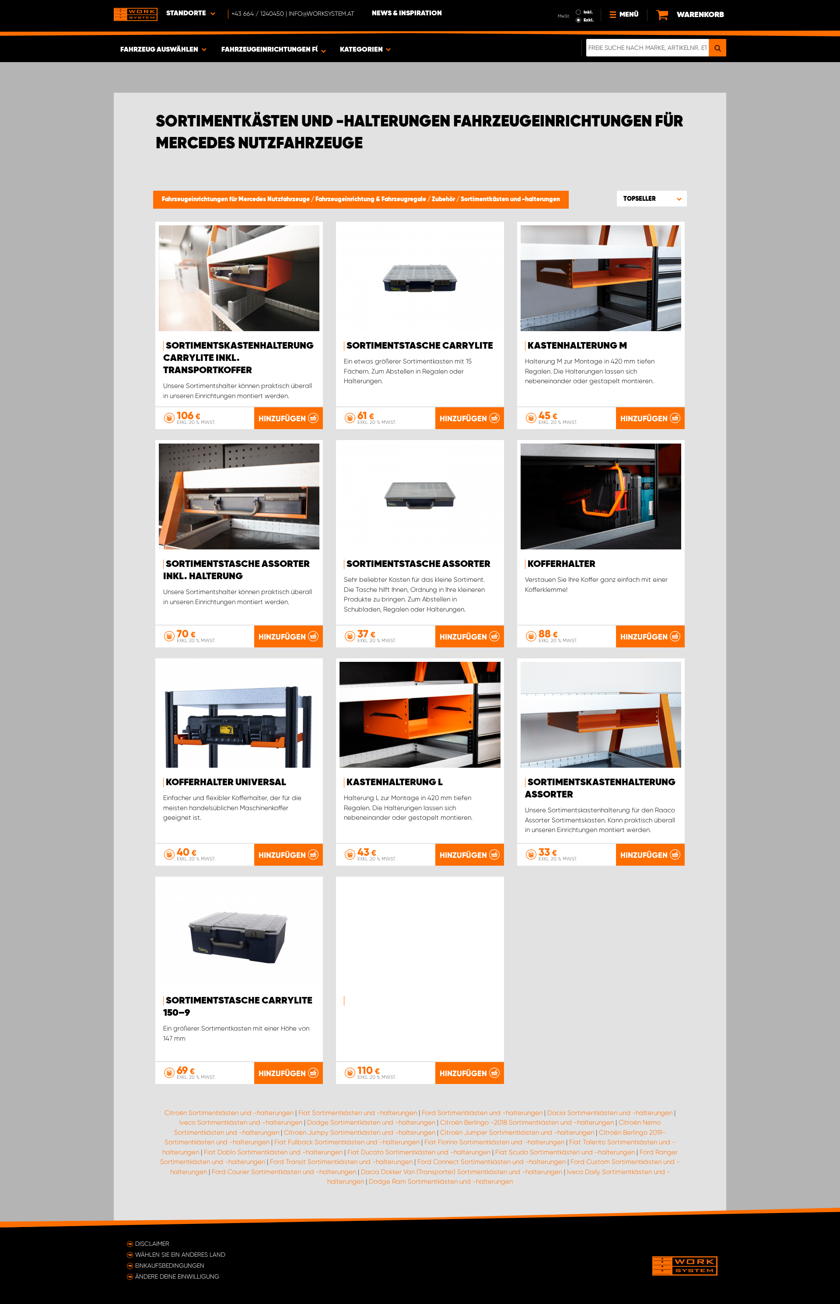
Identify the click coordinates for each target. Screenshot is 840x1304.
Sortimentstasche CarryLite (419, 346)
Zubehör (444, 199)
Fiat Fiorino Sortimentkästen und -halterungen (494, 1142)
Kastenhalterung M (577, 346)
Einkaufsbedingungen (169, 1265)
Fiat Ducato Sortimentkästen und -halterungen (418, 1152)
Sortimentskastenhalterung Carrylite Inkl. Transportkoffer (238, 358)
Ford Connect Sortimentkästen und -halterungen (491, 1162)
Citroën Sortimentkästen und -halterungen (229, 1113)
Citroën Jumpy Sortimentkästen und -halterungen (359, 1132)
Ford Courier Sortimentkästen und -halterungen (284, 1172)
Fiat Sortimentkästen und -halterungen (357, 1113)
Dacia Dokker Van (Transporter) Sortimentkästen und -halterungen (461, 1172)
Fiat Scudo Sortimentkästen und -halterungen (565, 1152)
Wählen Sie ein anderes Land (180, 1254)
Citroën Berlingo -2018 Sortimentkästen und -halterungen (527, 1122)
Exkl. (589, 20)
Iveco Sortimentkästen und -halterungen (240, 1122)
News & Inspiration (407, 13)
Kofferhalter (561, 564)
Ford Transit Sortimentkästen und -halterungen (341, 1162)
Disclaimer (152, 1243)
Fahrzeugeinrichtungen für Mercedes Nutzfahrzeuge (236, 199)
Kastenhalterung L (394, 782)
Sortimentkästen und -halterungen (510, 199)
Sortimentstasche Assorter (418, 564)
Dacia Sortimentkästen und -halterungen (609, 1113)
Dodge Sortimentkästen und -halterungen (371, 1122)
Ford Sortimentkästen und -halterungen (482, 1113)
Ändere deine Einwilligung (177, 1276)
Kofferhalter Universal (226, 782)
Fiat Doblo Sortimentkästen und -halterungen (273, 1152)
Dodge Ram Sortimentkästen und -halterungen (441, 1181)
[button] (652, 198)
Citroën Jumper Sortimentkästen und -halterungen (517, 1132)
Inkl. (588, 12)
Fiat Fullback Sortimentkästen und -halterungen (347, 1142)
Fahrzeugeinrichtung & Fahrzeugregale (371, 199)
